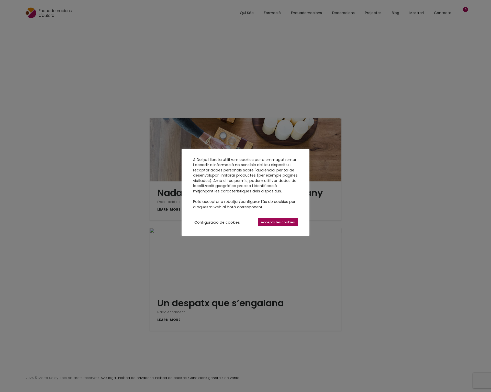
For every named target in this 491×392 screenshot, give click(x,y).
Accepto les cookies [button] (278, 222)
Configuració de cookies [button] (217, 222)
